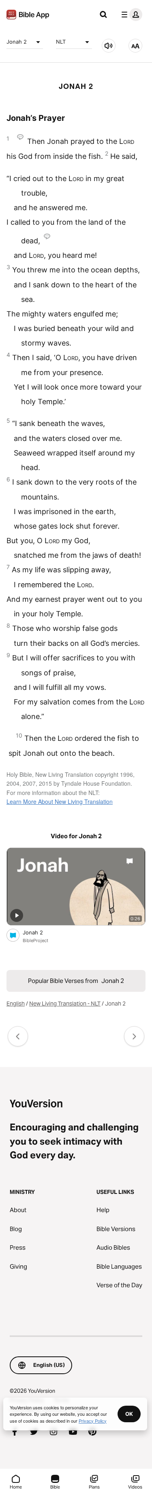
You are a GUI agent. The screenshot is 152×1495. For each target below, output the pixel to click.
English (15, 1003)
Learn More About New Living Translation (59, 801)
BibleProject (35, 940)
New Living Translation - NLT (65, 1003)
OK (129, 1414)
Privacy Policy (93, 1420)
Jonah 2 (16, 41)
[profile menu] (130, 14)
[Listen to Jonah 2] (109, 46)
